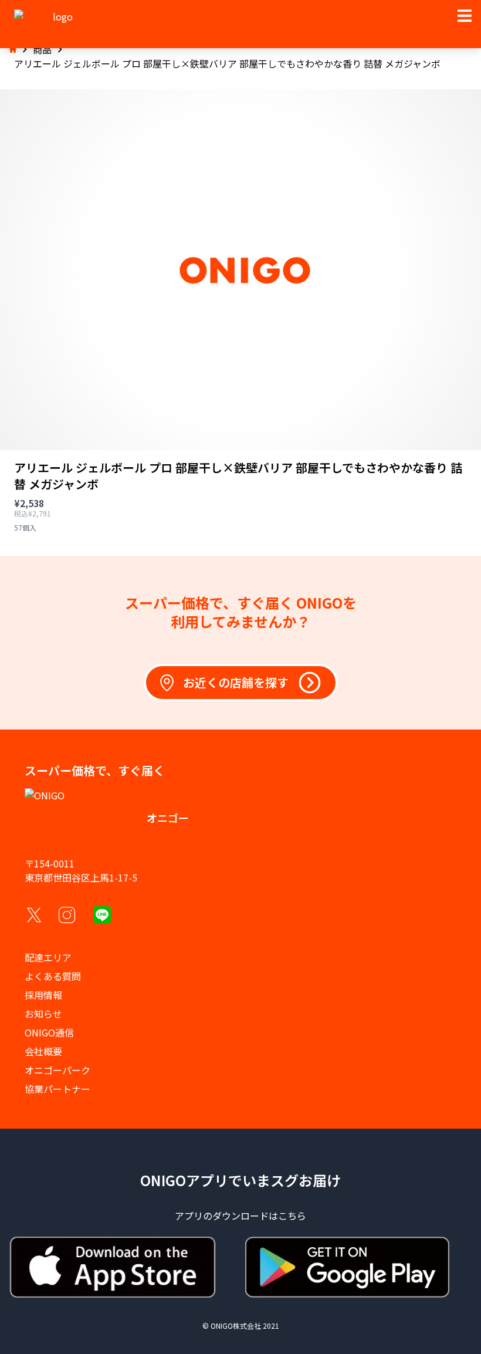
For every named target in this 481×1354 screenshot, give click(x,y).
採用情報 (43, 995)
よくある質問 (53, 976)
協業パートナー (57, 1089)
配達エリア (48, 957)
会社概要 (43, 1051)
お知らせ (43, 1014)
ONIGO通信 (49, 1032)
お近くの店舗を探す (236, 682)
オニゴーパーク (57, 1070)
